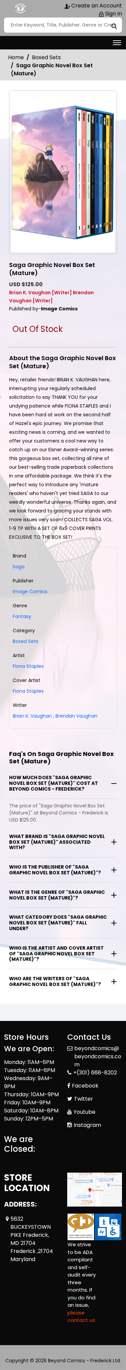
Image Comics (30, 591)
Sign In (113, 13)
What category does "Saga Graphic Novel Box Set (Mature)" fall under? (58, 923)
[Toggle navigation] (117, 42)
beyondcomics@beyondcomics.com (97, 1056)
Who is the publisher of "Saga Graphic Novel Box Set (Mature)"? (55, 870)
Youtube (84, 1112)
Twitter (83, 1099)
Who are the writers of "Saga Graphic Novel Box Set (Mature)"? (55, 981)
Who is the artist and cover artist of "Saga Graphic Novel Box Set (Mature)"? (56, 954)
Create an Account (96, 5)
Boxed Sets (46, 57)
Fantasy (22, 616)
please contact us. (82, 1316)
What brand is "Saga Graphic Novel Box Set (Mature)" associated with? (57, 842)
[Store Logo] (21, 8)
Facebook (85, 1086)
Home (16, 57)
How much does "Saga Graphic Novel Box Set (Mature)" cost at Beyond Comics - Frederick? (53, 783)
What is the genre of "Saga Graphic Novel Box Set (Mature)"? (57, 895)
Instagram (87, 1125)
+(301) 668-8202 (95, 1072)
